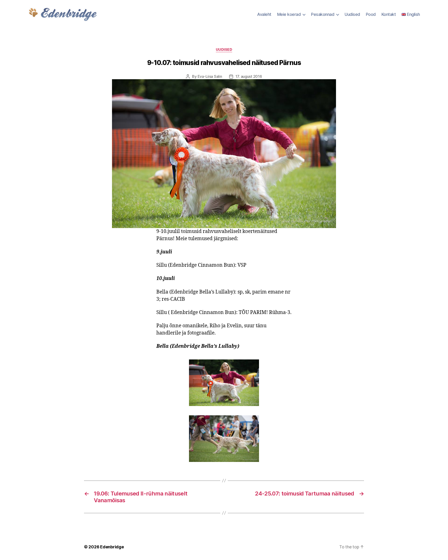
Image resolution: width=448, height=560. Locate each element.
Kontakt (389, 14)
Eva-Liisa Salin (210, 76)
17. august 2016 (248, 76)
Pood (371, 14)
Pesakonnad (322, 14)
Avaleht (264, 14)
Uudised (352, 14)
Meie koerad (289, 14)
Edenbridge (112, 546)
